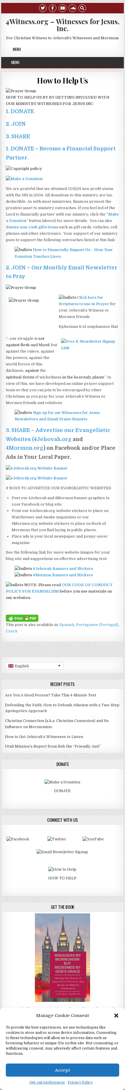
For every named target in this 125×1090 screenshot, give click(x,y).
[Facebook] (52, 8)
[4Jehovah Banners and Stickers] (36, 468)
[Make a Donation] (24, 179)
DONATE (62, 791)
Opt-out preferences (47, 1082)
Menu (17, 49)
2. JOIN (16, 124)
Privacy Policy (80, 1082)
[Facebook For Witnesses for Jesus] (17, 839)
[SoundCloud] (72, 8)
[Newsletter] (62, 852)
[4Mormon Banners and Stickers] (36, 478)
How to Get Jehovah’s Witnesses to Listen (44, 737)
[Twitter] (43, 8)
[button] (116, 1015)
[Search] (82, 8)
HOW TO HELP (62, 878)
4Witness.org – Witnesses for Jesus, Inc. (62, 25)
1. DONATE (20, 111)
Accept (62, 1070)
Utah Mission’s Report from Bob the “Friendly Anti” (53, 746)
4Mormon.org (24, 448)
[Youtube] (62, 8)
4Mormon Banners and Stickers (63, 575)
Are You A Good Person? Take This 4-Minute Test (50, 695)
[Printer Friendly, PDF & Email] (22, 617)
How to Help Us (62, 80)
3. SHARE (18, 136)
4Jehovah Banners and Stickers (63, 568)
